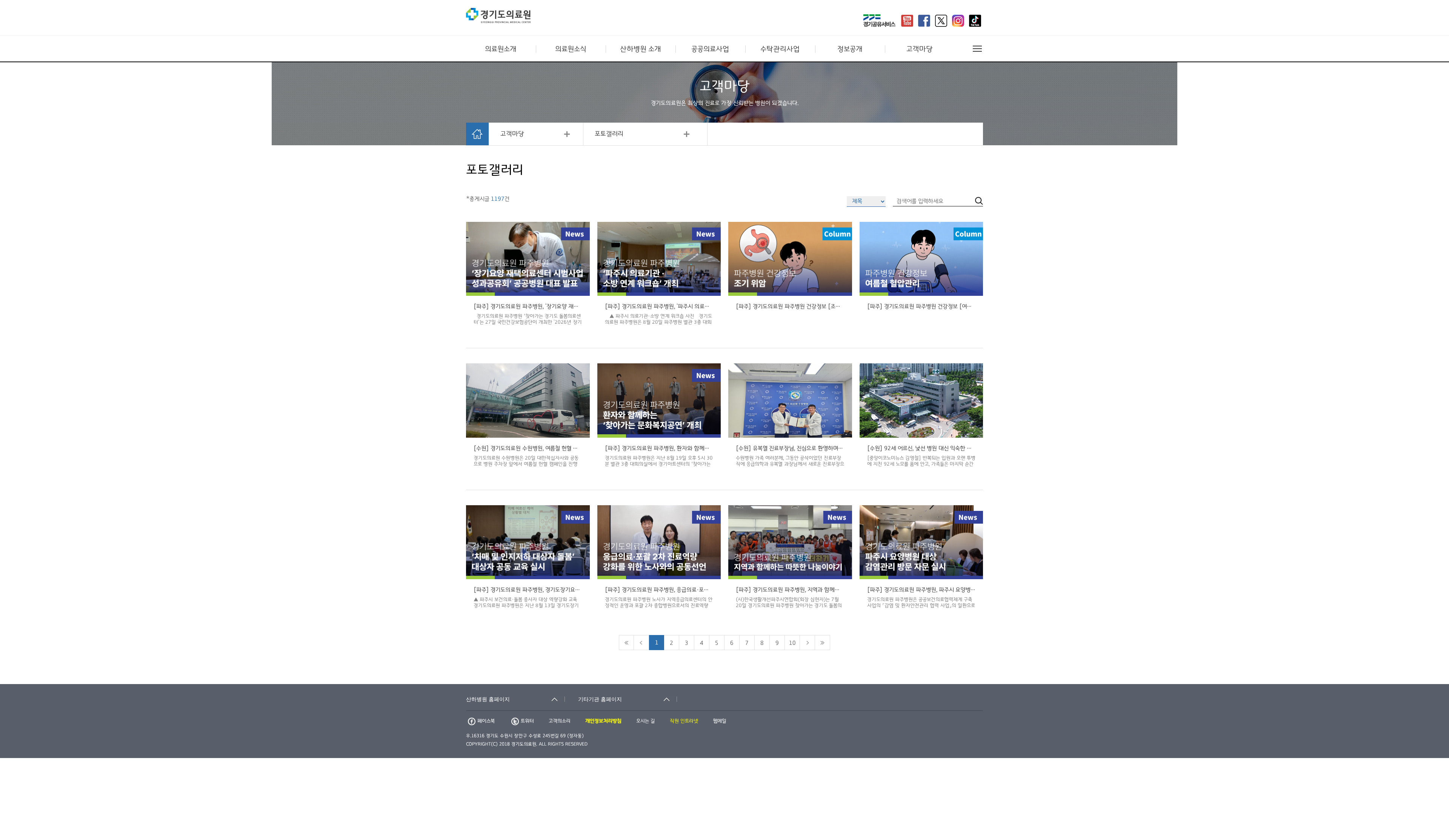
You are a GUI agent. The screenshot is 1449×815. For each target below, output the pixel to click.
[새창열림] (879, 21)
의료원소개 (501, 49)
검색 (979, 679)
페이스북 (486, 721)
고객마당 (919, 49)
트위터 (527, 721)
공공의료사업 (710, 49)
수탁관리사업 (780, 49)
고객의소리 (560, 721)
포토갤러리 (609, 134)
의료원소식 (570, 49)
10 (792, 643)
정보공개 (850, 49)
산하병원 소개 (640, 49)
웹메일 (719, 721)
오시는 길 (645, 721)
